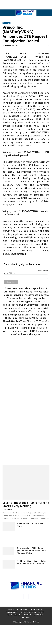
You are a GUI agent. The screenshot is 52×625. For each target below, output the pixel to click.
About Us (28, 615)
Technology (6, 23)
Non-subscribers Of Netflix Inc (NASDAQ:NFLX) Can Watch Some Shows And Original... (31, 550)
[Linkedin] (19, 596)
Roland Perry (7, 509)
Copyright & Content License (31, 612)
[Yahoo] (39, 596)
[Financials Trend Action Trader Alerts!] (9, 526)
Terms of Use (11, 612)
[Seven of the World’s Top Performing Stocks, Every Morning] (26, 482)
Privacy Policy (36, 609)
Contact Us (13, 609)
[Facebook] (12, 596)
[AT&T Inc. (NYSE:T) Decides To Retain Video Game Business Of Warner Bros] (9, 564)
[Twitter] (32, 596)
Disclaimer (38, 615)
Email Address (10, 273)
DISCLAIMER (26, 617)
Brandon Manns (11, 45)
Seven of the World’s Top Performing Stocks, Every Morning (26, 504)
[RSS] (26, 596)
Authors (24, 609)
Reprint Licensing (14, 615)
